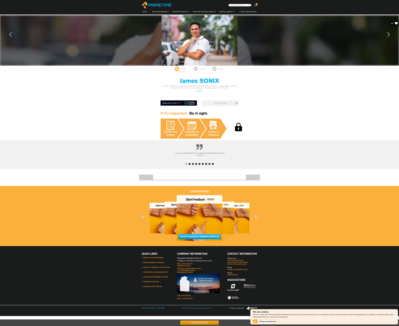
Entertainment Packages (153, 263)
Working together (226, 12)
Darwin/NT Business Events (203, 12)
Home (144, 12)
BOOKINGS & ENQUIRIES (199, 323)
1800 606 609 (232, 275)
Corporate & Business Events (155, 272)
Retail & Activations (180, 12)
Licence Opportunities (248, 12)
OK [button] (255, 321)
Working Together (151, 282)
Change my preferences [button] (267, 321)
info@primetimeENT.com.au (237, 269)
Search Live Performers (153, 258)
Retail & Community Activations (156, 267)
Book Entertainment (159, 12)
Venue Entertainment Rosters (155, 277)
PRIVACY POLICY (148, 308)
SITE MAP (161, 308)
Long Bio (199, 91)
